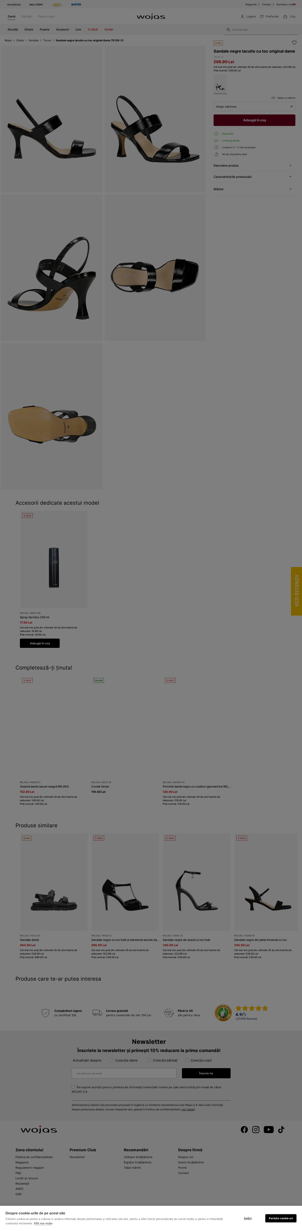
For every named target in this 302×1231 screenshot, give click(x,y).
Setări (248, 1218)
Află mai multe (43, 1223)
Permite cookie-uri (281, 1218)
